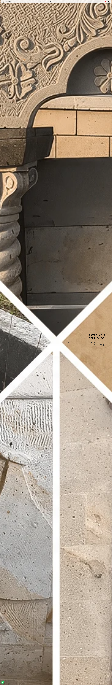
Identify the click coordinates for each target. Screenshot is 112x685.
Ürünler (51, 2)
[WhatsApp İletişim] (2, 682)
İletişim (72, 2)
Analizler (62, 2)
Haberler (67, 2)
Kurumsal (45, 2)
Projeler (56, 2)
